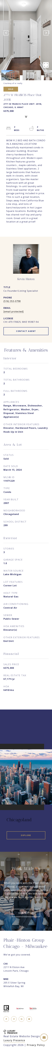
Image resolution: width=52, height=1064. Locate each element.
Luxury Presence (14, 1040)
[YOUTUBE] (29, 1019)
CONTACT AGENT (26, 331)
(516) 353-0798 (12, 301)
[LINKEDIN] (21, 1019)
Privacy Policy (36, 1045)
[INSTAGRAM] (14, 1019)
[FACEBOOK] (6, 1019)
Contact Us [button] (26, 913)
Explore (26, 835)
